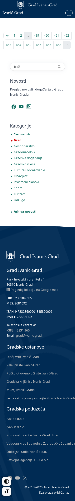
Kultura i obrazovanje (29, 170)
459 (36, 35)
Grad (17, 140)
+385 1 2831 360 (18, 330)
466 (38, 45)
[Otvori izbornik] (69, 13)
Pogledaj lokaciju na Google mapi (35, 290)
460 (46, 35)
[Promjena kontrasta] (6, 481)
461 (56, 35)
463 (8, 45)
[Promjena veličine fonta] (6, 491)
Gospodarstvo (24, 146)
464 (18, 45)
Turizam (20, 194)
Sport (18, 188)
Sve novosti (22, 134)
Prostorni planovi (26, 182)
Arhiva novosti (25, 211)
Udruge (19, 200)
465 (28, 45)
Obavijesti (21, 176)
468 (58, 45)
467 (48, 45)
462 (66, 35)
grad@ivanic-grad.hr (31, 335)
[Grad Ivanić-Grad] (32, 256)
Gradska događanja (28, 158)
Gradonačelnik (24, 152)
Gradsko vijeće (24, 164)
